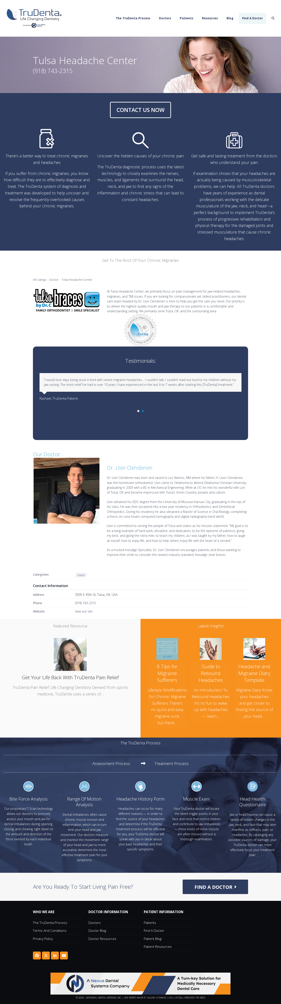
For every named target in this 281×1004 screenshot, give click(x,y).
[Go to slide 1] (138, 411)
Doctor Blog (97, 930)
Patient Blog (152, 938)
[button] (273, 18)
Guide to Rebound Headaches (211, 673)
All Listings (39, 280)
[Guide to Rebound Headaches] (211, 648)
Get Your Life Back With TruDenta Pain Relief (70, 677)
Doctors (94, 922)
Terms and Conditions (50, 930)
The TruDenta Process (50, 922)
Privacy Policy (43, 938)
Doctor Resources (102, 938)
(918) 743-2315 (85, 603)
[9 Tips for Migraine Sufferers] (167, 648)
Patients (150, 922)
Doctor (53, 280)
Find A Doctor (154, 930)
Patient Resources (158, 946)
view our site (84, 611)
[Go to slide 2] (143, 411)
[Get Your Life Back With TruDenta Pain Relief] (70, 654)
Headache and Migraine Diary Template (254, 673)
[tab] (119, 763)
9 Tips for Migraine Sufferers (167, 673)
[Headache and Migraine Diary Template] (254, 648)
